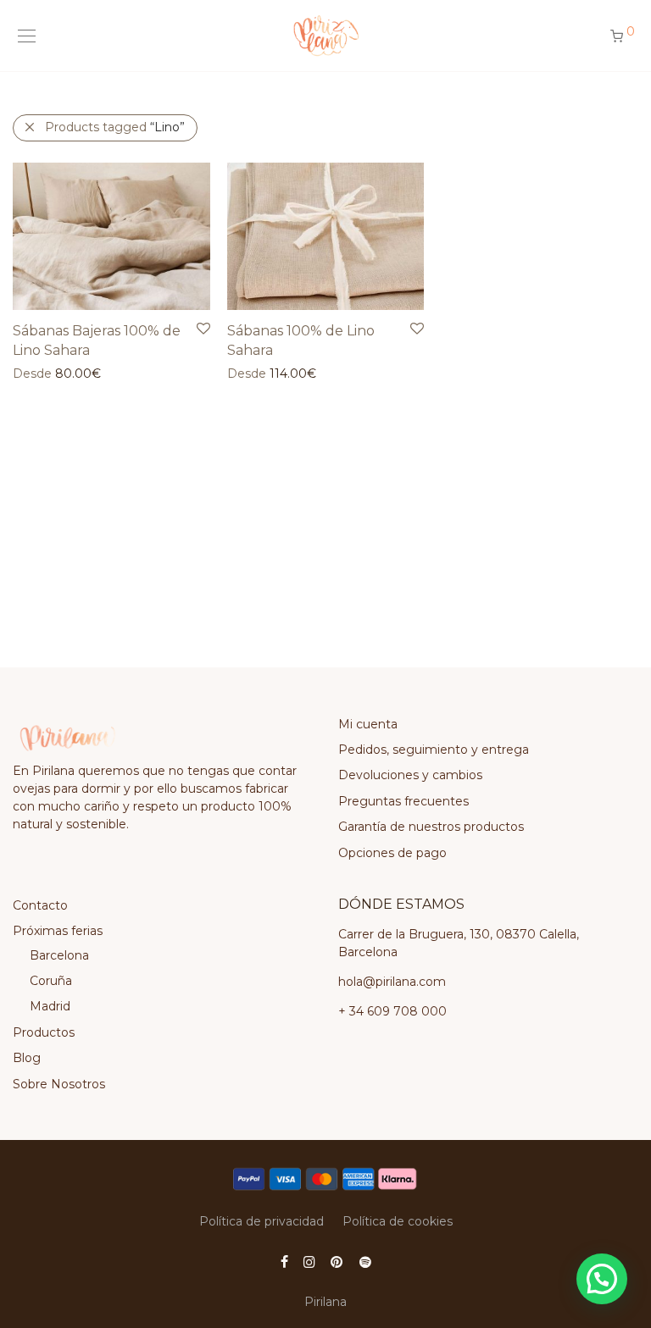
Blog (27, 1057)
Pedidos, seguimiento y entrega (433, 749)
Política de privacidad (261, 1221)
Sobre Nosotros (59, 1084)
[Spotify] (365, 1261)
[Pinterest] (337, 1261)
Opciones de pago (392, 852)
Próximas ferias (58, 930)
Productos (44, 1032)
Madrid (50, 1006)
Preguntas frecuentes (403, 801)
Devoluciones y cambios (410, 775)
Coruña (51, 980)
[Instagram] (309, 1261)
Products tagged (115, 127)
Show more (38, 372)
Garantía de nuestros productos (431, 826)
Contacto (40, 905)
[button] (601, 1278)
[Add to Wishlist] (202, 329)
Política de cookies (397, 1221)
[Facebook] (284, 1261)
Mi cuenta (368, 724)
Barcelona (59, 955)
